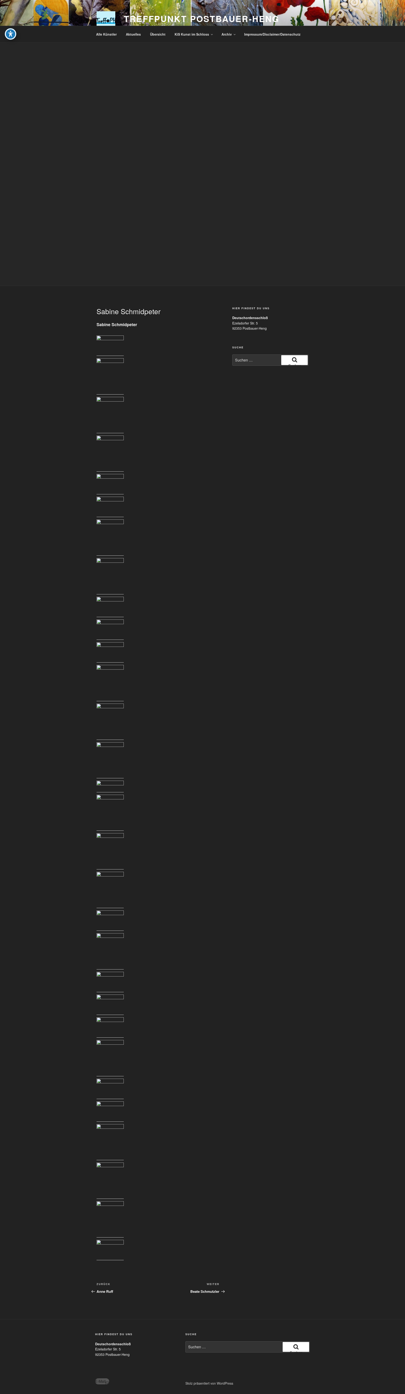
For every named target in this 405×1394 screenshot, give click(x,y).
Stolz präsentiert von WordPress (209, 1383)
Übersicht (157, 34)
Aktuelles (133, 34)
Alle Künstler (106, 34)
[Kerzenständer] (110, 607)
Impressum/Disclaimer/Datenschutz (272, 34)
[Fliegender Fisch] (110, 1027)
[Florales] (110, 484)
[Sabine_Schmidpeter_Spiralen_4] (110, 920)
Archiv (226, 34)
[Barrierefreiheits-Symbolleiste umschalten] (10, 34)
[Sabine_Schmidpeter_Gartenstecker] (110, 1058)
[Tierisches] (110, 345)
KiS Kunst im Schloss (192, 34)
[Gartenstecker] (110, 376)
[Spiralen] (110, 454)
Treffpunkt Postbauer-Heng (201, 18)
